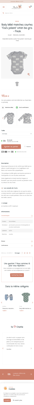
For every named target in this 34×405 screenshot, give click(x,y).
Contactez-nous (17, 275)
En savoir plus (17, 400)
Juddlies (4, 306)
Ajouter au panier (11, 146)
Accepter (7, 400)
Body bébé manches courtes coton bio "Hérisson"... (25, 308)
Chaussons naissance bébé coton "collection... (8, 308)
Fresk (17, 21)
